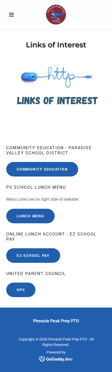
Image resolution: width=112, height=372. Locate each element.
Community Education (42, 169)
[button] (13, 14)
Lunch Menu (30, 216)
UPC (21, 290)
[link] (56, 14)
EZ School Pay (33, 255)
